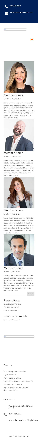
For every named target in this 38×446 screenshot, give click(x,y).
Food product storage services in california (19, 381)
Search (30, 294)
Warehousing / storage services (15, 372)
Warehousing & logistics (12, 378)
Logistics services (10, 375)
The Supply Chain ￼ (11, 307)
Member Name (13, 95)
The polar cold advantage (13, 384)
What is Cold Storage (11, 310)
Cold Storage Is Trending (12, 304)
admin (8, 99)
